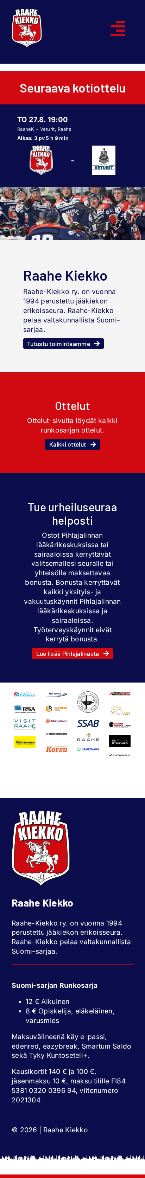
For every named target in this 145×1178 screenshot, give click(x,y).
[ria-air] (120, 708)
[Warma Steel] (56, 708)
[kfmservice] (56, 695)
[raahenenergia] (25, 695)
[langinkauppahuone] (88, 694)
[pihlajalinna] (56, 722)
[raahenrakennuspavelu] (120, 695)
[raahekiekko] (27, 12)
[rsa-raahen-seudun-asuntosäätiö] (25, 708)
